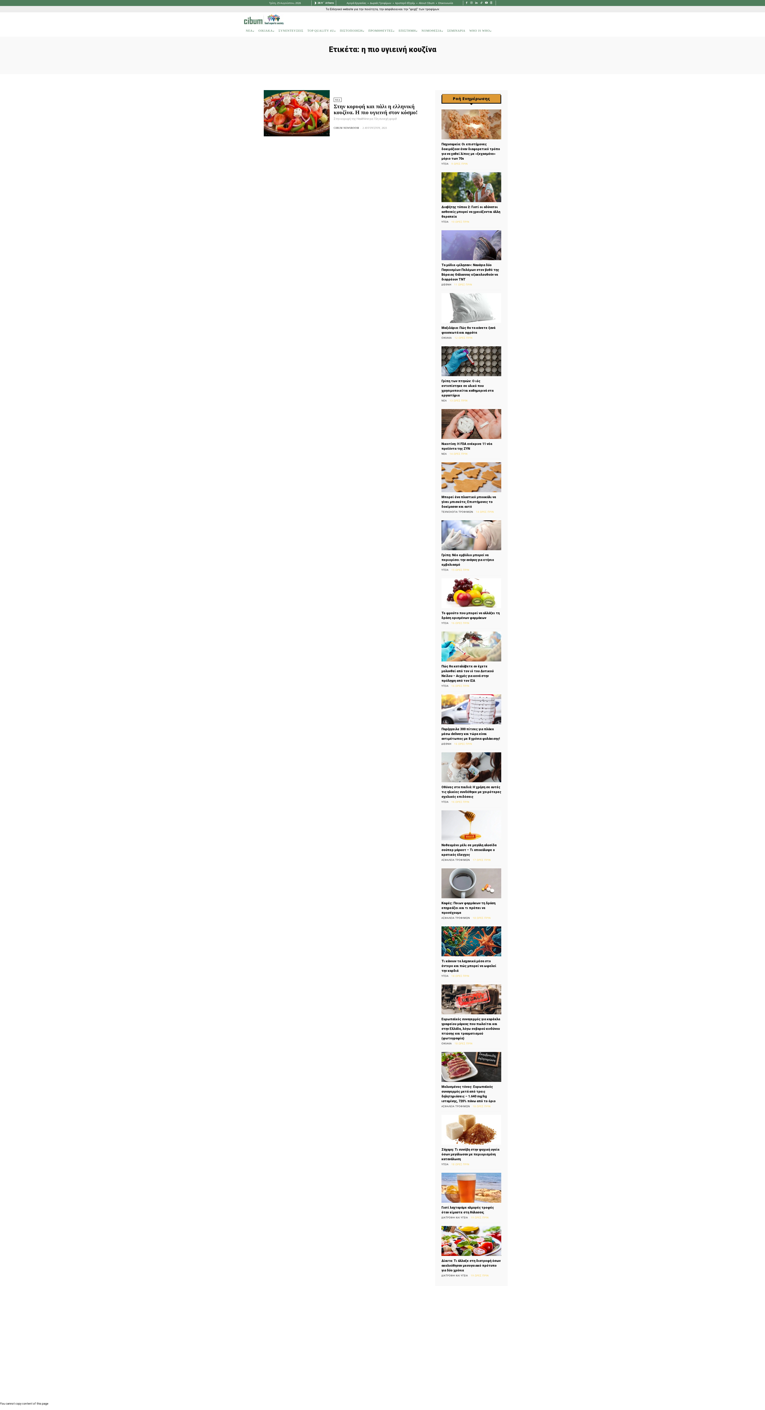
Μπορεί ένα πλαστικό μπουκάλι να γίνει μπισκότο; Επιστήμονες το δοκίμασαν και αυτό (468, 502)
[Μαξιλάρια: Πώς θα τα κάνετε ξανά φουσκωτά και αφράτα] (471, 308)
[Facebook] (466, 3)
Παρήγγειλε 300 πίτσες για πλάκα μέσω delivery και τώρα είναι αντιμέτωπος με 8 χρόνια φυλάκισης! (470, 734)
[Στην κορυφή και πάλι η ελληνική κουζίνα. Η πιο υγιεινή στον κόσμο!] (297, 113)
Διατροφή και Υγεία (454, 1217)
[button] (515, 31)
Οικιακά (446, 338)
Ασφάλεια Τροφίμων (455, 860)
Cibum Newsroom (346, 128)
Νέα (337, 100)
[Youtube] (486, 3)
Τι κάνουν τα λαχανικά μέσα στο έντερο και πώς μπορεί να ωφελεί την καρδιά (468, 966)
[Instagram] (471, 3)
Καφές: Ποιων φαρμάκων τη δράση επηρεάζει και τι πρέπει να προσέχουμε (468, 908)
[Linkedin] (476, 3)
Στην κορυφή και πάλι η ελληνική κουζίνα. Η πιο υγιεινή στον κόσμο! (376, 109)
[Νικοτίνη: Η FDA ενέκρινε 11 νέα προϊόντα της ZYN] (471, 424)
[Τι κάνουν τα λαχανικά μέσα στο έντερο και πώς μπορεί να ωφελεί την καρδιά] (471, 941)
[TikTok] (481, 3)
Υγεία (445, 164)
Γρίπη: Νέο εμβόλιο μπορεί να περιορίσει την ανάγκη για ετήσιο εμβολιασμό (467, 560)
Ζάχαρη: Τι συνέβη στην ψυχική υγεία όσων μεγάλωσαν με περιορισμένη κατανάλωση (470, 1154)
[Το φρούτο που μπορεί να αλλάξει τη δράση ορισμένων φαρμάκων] (471, 593)
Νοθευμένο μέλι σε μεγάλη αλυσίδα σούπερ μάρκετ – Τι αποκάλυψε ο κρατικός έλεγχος (468, 850)
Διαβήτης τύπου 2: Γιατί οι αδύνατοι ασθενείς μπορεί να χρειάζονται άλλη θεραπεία (470, 211)
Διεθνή (446, 284)
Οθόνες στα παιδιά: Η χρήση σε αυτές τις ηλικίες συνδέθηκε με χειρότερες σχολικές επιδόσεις (471, 792)
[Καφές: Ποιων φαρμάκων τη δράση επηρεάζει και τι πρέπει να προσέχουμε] (471, 883)
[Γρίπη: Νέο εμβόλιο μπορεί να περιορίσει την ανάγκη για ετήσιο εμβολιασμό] (471, 535)
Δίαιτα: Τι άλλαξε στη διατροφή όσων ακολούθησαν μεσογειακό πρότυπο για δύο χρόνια (471, 1265)
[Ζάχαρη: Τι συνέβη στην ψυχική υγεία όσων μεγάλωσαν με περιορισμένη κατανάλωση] (471, 1130)
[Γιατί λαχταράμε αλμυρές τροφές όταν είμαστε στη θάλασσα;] (471, 1188)
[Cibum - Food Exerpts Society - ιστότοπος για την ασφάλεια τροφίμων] (264, 19)
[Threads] (491, 3)
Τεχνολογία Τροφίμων (457, 512)
